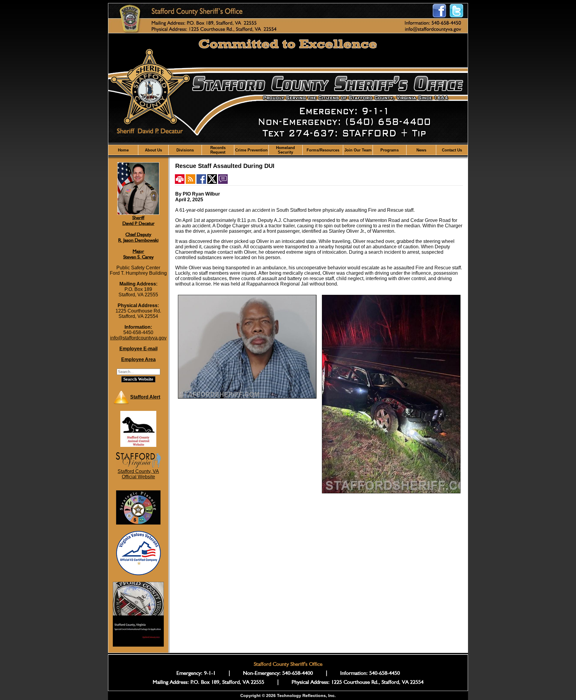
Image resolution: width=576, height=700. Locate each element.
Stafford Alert (145, 396)
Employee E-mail (138, 348)
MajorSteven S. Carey (138, 254)
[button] (153, 149)
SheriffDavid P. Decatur (138, 220)
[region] (288, 150)
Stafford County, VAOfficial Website (138, 474)
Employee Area (138, 359)
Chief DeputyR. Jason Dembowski (138, 237)
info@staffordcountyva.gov (138, 337)
